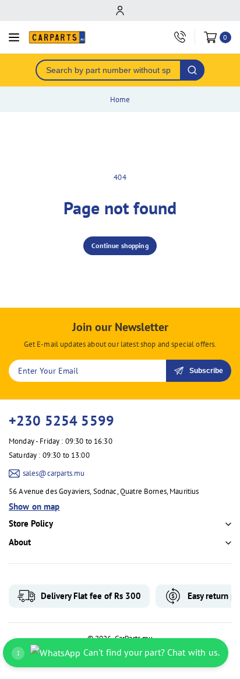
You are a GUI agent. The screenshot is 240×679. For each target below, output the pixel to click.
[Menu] (14, 37)
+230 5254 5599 (61, 421)
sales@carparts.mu (54, 473)
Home (120, 100)
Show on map (34, 506)
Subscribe (206, 371)
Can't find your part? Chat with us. (118, 652)
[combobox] (108, 70)
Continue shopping (120, 245)
